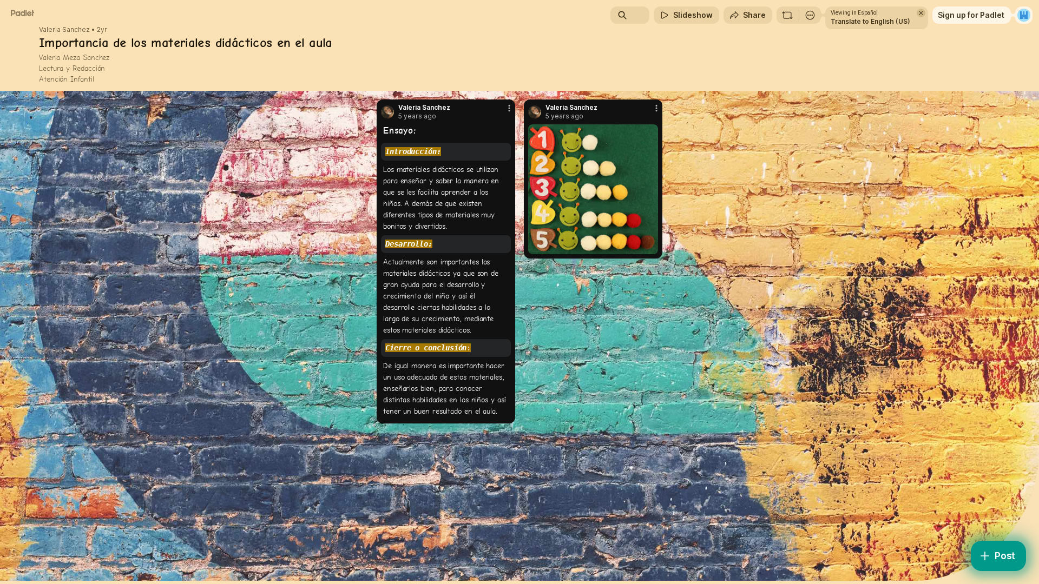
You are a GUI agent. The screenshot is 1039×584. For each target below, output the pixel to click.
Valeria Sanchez (64, 30)
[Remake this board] (787, 15)
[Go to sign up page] (1024, 15)
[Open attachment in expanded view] (593, 189)
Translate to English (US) (870, 21)
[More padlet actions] (810, 15)
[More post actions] (509, 108)
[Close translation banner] (921, 13)
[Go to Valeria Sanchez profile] (387, 111)
